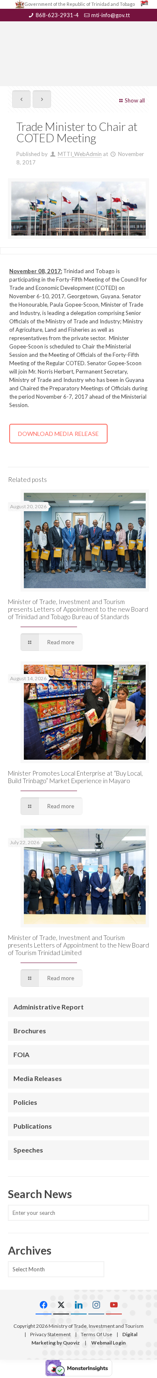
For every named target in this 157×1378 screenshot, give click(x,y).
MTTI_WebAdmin (80, 154)
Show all (135, 100)
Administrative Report (48, 1007)
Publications (32, 1126)
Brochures (29, 1031)
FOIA (21, 1054)
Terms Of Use (96, 1334)
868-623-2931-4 (57, 15)
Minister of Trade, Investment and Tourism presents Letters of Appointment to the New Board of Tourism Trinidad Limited (78, 945)
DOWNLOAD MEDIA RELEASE (58, 433)
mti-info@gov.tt (110, 15)
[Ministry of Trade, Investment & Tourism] (79, 40)
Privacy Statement (50, 1334)
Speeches (28, 1150)
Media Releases (37, 1078)
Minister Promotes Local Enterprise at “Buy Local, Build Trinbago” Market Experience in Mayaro (75, 776)
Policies (25, 1102)
